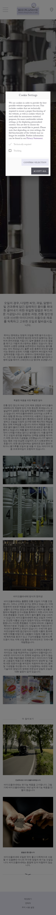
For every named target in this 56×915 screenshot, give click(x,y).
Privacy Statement (35, 138)
